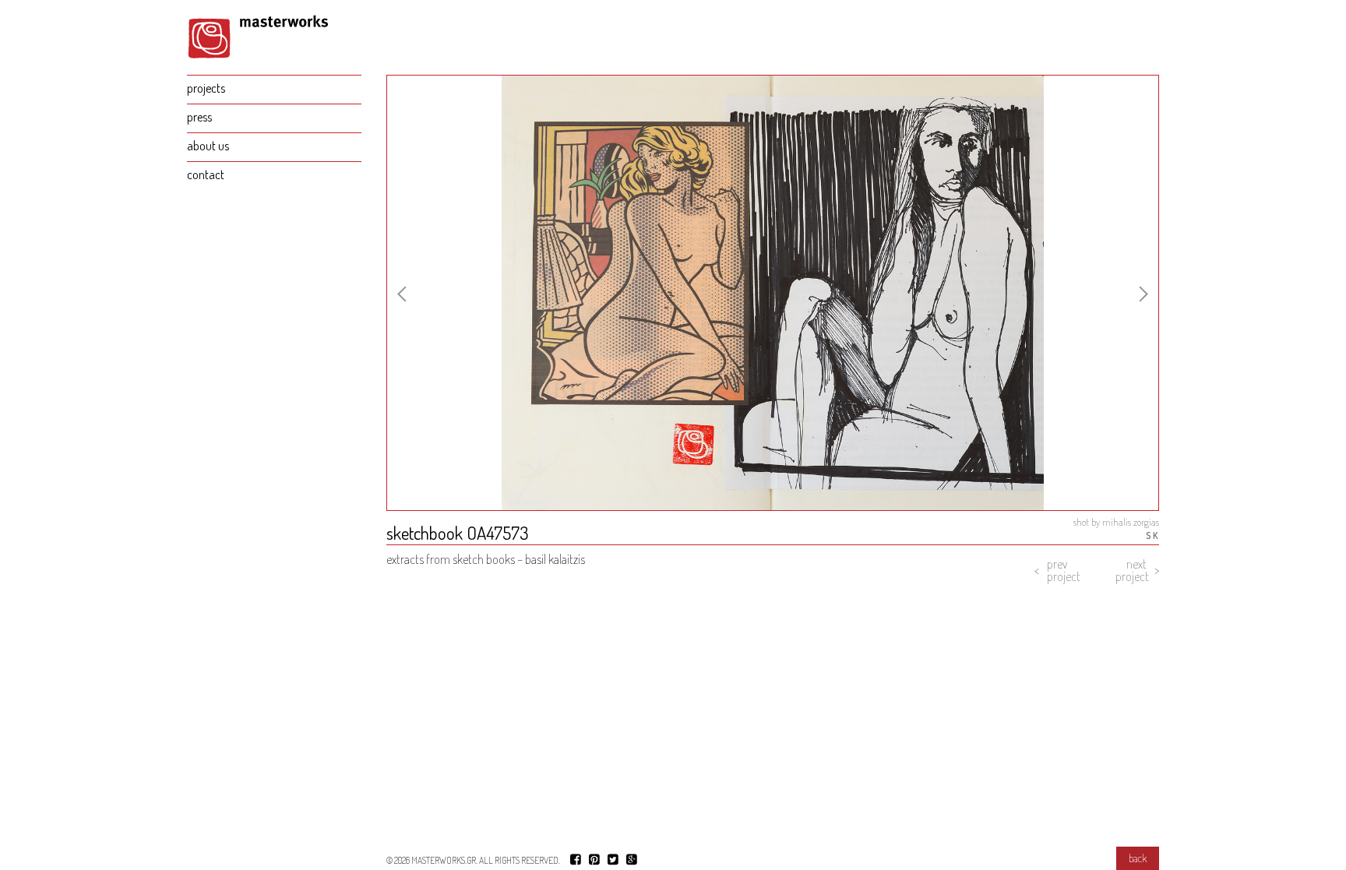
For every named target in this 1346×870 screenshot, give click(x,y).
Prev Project (1063, 570)
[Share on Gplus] (631, 859)
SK (1152, 535)
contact (205, 174)
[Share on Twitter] (613, 859)
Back (1138, 858)
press (199, 117)
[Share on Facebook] (575, 859)
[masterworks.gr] (274, 43)
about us (208, 145)
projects (206, 88)
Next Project (1132, 570)
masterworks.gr (443, 860)
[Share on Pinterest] (594, 859)
